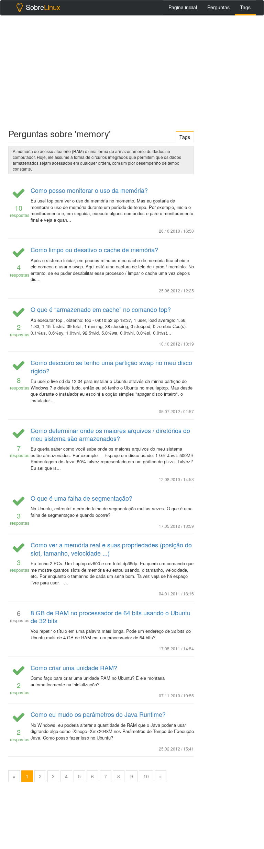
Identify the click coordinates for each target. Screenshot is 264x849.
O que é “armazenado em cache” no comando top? (101, 309)
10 (146, 776)
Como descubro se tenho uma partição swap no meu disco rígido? (111, 366)
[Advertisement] (132, 70)
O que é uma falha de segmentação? (81, 497)
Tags (245, 7)
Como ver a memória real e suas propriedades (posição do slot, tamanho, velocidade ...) (111, 548)
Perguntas (218, 7)
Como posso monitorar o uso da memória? (89, 190)
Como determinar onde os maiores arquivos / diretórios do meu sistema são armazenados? (110, 434)
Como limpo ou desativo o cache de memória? (94, 249)
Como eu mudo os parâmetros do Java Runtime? (98, 714)
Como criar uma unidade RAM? (74, 667)
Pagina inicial (182, 7)
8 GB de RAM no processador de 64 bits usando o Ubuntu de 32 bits (110, 616)
